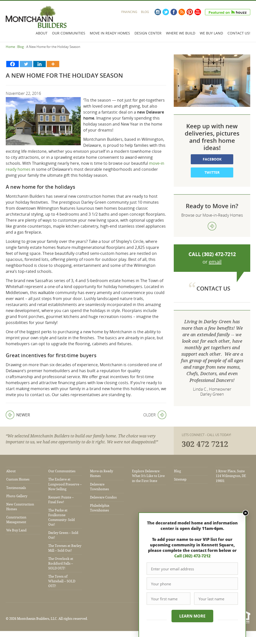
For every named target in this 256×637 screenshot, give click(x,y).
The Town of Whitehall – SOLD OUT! (61, 581)
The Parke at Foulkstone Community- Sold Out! (61, 517)
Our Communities (68, 33)
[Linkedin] (39, 64)
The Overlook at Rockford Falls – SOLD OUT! (60, 563)
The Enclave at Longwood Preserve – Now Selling (65, 484)
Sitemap (180, 479)
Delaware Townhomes (99, 486)
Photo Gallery (16, 496)
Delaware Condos (103, 497)
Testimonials (16, 488)
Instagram (157, 12)
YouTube (197, 12)
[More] (53, 64)
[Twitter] (26, 64)
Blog (145, 12)
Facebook (173, 12)
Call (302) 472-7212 (192, 556)
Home (10, 46)
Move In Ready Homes (110, 33)
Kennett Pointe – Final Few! (61, 499)
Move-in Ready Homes (101, 473)
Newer (18, 415)
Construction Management (16, 519)
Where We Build (180, 33)
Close (245, 513)
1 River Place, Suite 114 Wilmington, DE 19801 (231, 475)
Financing (129, 12)
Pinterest (189, 12)
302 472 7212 (205, 444)
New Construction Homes (20, 506)
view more (212, 226)
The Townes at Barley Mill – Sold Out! (64, 548)
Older (149, 415)
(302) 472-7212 (219, 254)
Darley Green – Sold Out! (63, 535)
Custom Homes (18, 479)
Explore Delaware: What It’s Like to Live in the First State (148, 475)
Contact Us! (239, 33)
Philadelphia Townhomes (99, 508)
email (215, 261)
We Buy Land (211, 33)
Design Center (148, 33)
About (42, 33)
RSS (181, 12)
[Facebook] (12, 64)
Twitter (165, 12)
